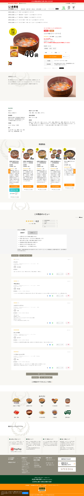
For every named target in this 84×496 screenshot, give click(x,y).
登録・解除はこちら (50, 464)
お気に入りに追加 (15, 197)
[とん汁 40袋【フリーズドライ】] (24, 43)
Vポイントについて (25, 467)
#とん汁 (54, 48)
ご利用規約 (27, 485)
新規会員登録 (36, 465)
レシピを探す (11, 458)
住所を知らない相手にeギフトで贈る (14, 190)
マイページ (36, 463)
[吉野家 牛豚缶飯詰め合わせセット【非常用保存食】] (28, 154)
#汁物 (50, 48)
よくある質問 (68, 3)
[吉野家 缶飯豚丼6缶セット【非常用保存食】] (42, 154)
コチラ (57, 42)
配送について (55, 68)
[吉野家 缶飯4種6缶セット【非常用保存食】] (55, 154)
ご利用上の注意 (25, 471)
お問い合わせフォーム (64, 449)
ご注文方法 (24, 459)
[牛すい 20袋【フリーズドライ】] (69, 154)
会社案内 (44, 485)
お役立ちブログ (11, 462)
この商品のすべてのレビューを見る (41, 382)
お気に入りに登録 (37, 466)
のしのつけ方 (24, 461)
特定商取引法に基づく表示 (36, 485)
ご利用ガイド (73, 3)
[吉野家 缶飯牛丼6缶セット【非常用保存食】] (14, 154)
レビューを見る (58, 36)
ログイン (36, 462)
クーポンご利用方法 (26, 463)
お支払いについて (47, 68)
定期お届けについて (26, 472)
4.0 (37, 221)
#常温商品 (46, 48)
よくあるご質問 (25, 464)
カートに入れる (53, 56)
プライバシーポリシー (52, 485)
